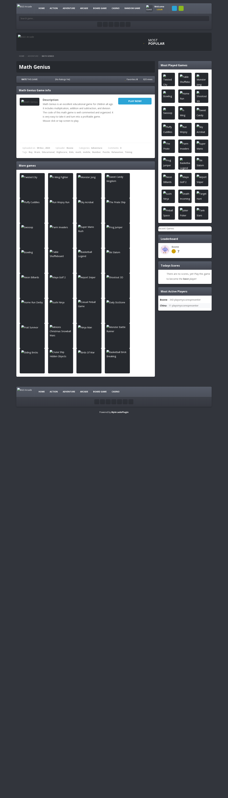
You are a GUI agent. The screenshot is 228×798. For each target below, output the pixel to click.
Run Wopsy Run (183, 317)
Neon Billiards (182, 500)
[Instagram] (116, 24)
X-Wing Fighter (183, 250)
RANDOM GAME (132, 8)
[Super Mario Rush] (88, 229)
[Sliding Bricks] (32, 352)
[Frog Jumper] (117, 227)
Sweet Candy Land (185, 651)
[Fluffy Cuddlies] (32, 202)
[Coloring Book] (166, 788)
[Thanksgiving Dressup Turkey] (166, 708)
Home (21, 56)
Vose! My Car (182, 717)
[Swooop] (32, 227)
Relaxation (117, 152)
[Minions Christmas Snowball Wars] (60, 331)
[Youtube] (110, 24)
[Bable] (166, 736)
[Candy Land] (166, 604)
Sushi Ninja (181, 584)
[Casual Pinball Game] (88, 304)
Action (54, 8)
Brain (37, 152)
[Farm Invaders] (60, 227)
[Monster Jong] (88, 177)
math (78, 152)
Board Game (100, 8)
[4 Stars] (50, 79)
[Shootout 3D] (117, 277)
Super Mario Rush (184, 400)
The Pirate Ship (183, 350)
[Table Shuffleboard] (60, 254)
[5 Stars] (53, 79)
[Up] (130, 401)
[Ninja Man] (88, 327)
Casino (116, 8)
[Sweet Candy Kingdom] (117, 179)
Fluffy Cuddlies (182, 300)
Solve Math (181, 617)
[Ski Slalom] (117, 252)
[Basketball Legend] (88, 254)
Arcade (84, 8)
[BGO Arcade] (24, 6)
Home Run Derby (184, 567)
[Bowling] (32, 252)
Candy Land (181, 601)
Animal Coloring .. (184, 684)
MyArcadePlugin (120, 412)
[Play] (179, 36)
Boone (70, 148)
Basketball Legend (185, 467)
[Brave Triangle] (166, 771)
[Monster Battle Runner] (117, 329)
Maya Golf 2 (181, 517)
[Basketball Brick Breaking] (117, 354)
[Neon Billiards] (32, 277)
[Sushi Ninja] (60, 302)
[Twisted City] (32, 177)
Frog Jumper (181, 417)
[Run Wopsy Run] (60, 202)
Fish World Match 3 (185, 667)
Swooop (179, 367)
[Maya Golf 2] (60, 277)
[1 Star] (41, 79)
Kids (71, 152)
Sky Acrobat (181, 333)
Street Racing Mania (186, 634)
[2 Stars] (44, 79)
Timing (128, 152)
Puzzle (106, 152)
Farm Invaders (182, 384)
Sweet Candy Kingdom (187, 283)
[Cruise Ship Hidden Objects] (60, 354)
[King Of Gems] (166, 755)
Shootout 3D (182, 550)
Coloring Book (182, 784)
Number (96, 152)
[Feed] (122, 24)
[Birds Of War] (88, 352)
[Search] (206, 18)
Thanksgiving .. (183, 701)
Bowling (179, 434)
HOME (42, 8)
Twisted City (181, 233)
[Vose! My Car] (166, 721)
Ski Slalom (180, 484)
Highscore (61, 152)
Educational (48, 152)
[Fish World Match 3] (166, 672)
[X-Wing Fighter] (60, 177)
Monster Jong (182, 267)
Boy (31, 152)
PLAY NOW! (135, 101)
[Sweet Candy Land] (166, 656)
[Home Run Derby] (32, 302)
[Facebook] (99, 24)
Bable (178, 734)
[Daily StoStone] (117, 302)
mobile (86, 152)
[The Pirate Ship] (117, 202)
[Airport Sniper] (88, 277)
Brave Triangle (183, 767)
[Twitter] (105, 24)
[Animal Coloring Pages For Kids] (166, 691)
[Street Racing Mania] (166, 639)
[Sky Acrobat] (88, 202)
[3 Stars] (47, 79)
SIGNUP (181, 8)
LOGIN (174, 8)
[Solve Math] (166, 621)
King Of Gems (182, 751)
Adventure (69, 8)
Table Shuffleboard (185, 450)
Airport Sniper (182, 534)
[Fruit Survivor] (32, 327)
